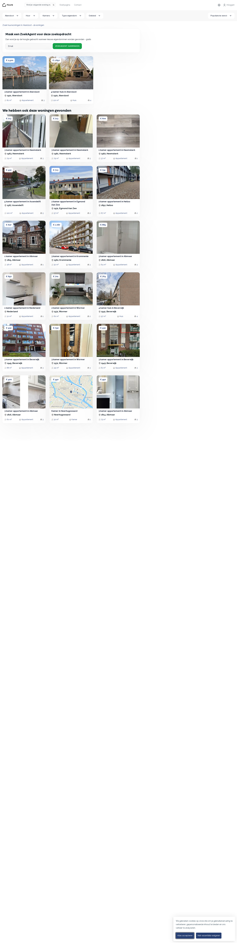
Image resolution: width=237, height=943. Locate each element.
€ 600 (103, 118)
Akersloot (9, 15)
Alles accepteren (185, 935)
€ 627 (8, 225)
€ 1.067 (56, 225)
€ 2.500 (9, 60)
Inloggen (231, 5)
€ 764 (103, 276)
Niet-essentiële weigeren (209, 935)
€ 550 (56, 379)
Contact (77, 5)
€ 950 (103, 379)
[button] (6, 72)
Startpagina (64, 5)
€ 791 (103, 170)
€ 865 (103, 225)
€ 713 (8, 118)
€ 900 (9, 379)
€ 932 (8, 170)
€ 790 (56, 328)
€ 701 (55, 276)
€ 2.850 (56, 60)
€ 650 (9, 276)
